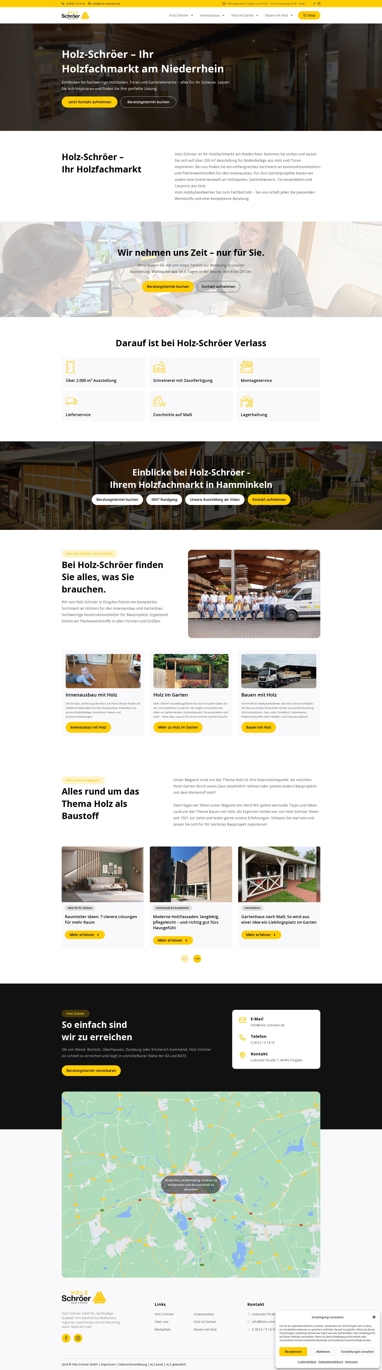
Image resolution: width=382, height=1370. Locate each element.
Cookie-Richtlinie (307, 1361)
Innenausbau (210, 15)
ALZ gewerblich (176, 1364)
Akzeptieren (293, 1351)
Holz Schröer (178, 15)
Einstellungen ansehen (357, 1351)
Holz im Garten (242, 15)
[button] (374, 1317)
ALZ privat (156, 1364)
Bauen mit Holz (276, 15)
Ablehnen (323, 1351)
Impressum (351, 1361)
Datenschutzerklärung (330, 1361)
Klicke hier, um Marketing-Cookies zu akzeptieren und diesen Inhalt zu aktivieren (191, 1184)
